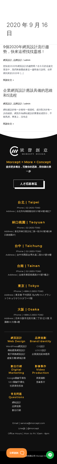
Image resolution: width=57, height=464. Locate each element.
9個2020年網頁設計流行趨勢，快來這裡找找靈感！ (26, 49)
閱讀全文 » (8, 80)
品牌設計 (17, 60)
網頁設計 (7, 60)
